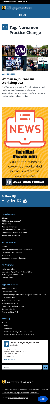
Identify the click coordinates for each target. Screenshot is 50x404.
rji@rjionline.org (10, 359)
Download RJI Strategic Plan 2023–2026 (17, 331)
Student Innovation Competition (14, 230)
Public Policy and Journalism (13, 306)
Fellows (4, 246)
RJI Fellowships (9, 242)
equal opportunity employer (18, 398)
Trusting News (7, 278)
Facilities (5, 326)
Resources (6, 255)
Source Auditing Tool (10, 312)
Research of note (8, 309)
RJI (19, 7)
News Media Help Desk (11, 300)
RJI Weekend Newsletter (11, 235)
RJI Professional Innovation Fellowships (17, 249)
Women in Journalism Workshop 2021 (18, 81)
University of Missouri (15, 10)
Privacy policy (34, 393)
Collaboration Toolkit (10, 291)
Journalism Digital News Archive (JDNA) (17, 272)
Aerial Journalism (8, 269)
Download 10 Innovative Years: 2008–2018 (18, 334)
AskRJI (42, 399)
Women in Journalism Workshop (14, 233)
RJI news (5, 218)
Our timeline (7, 328)
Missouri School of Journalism (14, 2)
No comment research (10, 303)
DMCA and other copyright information (15, 393)
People (4, 323)
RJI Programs (8, 265)
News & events (8, 214)
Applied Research (10, 284)
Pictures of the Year (9, 227)
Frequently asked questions (12, 252)
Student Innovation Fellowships (14, 258)
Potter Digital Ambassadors (12, 275)
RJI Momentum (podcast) (11, 221)
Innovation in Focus (9, 288)
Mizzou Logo (4, 8)
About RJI (6, 318)
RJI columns (6, 224)
